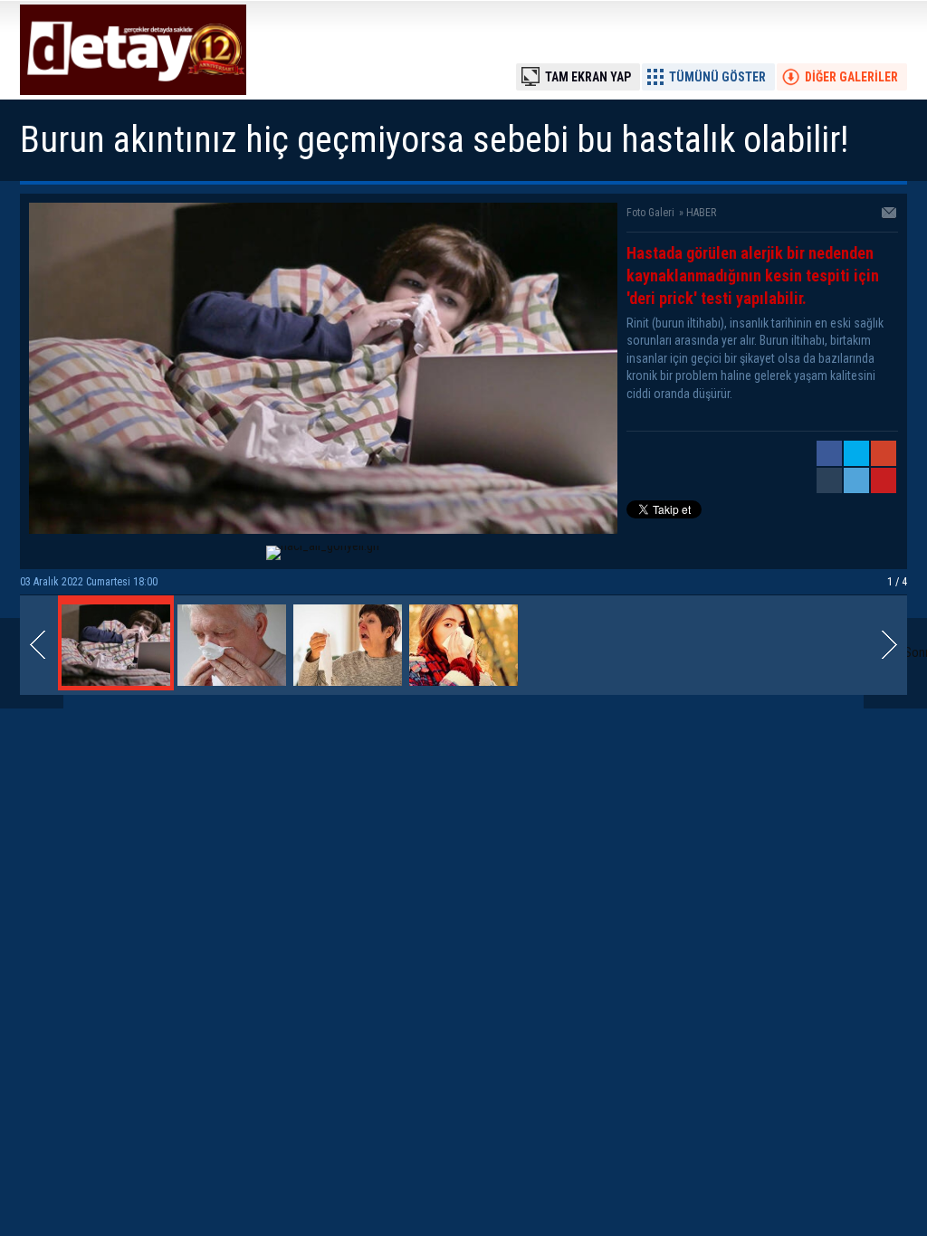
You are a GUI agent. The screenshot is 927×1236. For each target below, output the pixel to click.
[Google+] (883, 453)
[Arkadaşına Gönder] (890, 214)
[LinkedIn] (856, 480)
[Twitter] (856, 453)
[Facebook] (829, 453)
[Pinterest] (883, 480)
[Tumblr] (829, 480)
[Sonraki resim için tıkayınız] (323, 529)
